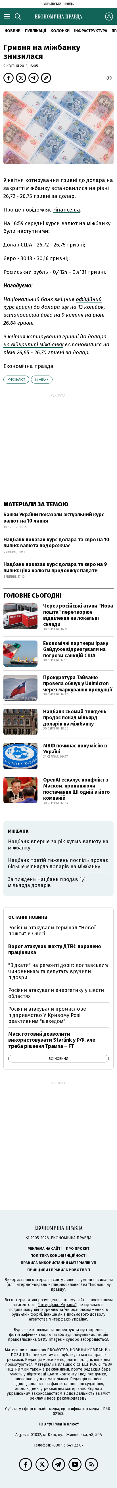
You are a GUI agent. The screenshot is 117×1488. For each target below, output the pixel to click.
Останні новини (27, 917)
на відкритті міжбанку (33, 344)
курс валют (16, 380)
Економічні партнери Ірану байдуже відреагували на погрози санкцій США (75, 649)
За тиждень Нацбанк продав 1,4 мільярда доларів (47, 882)
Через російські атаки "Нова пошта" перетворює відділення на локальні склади (78, 615)
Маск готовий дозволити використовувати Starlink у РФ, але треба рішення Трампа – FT (51, 1040)
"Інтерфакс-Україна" (57, 1304)
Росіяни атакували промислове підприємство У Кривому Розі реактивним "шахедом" (47, 1015)
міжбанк (41, 380)
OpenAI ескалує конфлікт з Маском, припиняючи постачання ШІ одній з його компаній (76, 789)
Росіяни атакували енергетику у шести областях (56, 993)
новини (12, 30)
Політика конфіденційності (58, 1255)
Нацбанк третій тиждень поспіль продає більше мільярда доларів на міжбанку (58, 863)
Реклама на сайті (45, 1248)
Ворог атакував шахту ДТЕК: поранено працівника (54, 949)
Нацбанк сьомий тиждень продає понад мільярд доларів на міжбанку (74, 717)
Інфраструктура (90, 30)
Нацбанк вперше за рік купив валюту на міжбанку (58, 844)
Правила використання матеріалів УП (58, 1263)
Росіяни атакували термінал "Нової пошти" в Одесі (52, 931)
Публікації (35, 30)
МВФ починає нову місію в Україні (75, 749)
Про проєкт (77, 1248)
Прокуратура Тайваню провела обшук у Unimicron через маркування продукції (77, 683)
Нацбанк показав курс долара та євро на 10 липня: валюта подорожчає (56, 542)
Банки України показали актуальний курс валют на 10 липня (53, 517)
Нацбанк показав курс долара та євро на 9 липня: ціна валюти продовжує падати (55, 567)
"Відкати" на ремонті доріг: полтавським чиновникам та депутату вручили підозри (58, 971)
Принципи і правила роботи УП (58, 1270)
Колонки (60, 30)
